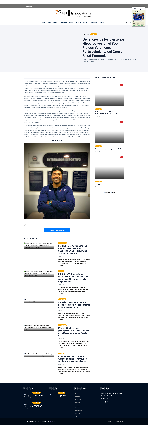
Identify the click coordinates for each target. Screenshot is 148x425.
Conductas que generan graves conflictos (108, 149)
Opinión (71, 22)
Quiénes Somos (119, 421)
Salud (76, 416)
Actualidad (102, 22)
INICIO (43, 22)
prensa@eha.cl (105, 398)
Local (49, 22)
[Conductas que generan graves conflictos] (109, 131)
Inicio (109, 421)
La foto (97, 184)
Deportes (78, 22)
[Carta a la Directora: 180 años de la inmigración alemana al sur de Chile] (109, 94)
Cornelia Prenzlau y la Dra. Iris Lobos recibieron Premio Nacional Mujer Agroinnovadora (74, 304)
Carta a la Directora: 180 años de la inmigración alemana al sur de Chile (106, 112)
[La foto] (109, 167)
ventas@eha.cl (105, 402)
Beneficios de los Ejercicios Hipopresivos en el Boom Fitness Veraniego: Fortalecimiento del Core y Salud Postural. (103, 47)
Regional (55, 22)
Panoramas (93, 22)
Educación (64, 22)
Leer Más (60, 265)
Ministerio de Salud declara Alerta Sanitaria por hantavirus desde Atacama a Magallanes (72, 359)
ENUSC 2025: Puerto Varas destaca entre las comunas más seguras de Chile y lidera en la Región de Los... (73, 278)
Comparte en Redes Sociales (57, 230)
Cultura (85, 22)
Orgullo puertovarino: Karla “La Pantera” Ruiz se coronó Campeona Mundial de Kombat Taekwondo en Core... (72, 249)
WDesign (52, 421)
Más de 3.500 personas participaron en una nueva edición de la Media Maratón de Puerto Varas (73, 332)
